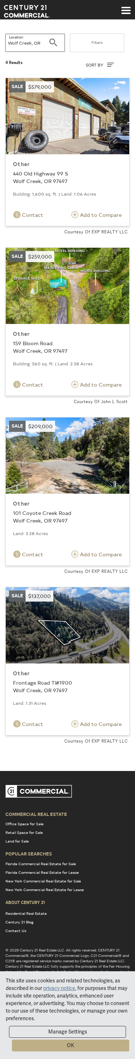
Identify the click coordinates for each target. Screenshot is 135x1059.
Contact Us (15, 930)
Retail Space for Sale (24, 832)
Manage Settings (67, 1031)
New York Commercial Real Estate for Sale (43, 881)
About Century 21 (25, 902)
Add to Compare (100, 214)
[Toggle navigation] (126, 7)
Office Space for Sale (24, 823)
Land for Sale (17, 841)
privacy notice (59, 988)
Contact (32, 214)
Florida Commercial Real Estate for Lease (42, 872)
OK (70, 1045)
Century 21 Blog (19, 922)
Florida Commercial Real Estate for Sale (40, 863)
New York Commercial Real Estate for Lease (44, 889)
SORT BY (95, 65)
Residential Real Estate (26, 913)
